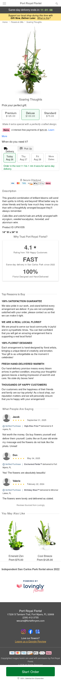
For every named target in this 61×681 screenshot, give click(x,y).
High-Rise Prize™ (32, 425)
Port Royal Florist (30, 3)
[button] (54, 674)
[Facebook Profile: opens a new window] (30, 631)
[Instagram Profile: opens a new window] (23, 631)
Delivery (10, 150)
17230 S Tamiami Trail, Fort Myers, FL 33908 (30, 614)
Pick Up (28, 148)
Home (5, 22)
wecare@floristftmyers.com (31, 620)
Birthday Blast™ (32, 489)
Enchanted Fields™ (33, 464)
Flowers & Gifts (17, 22)
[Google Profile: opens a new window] (37, 631)
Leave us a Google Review (30, 641)
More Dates (51, 158)
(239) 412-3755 (30, 617)
